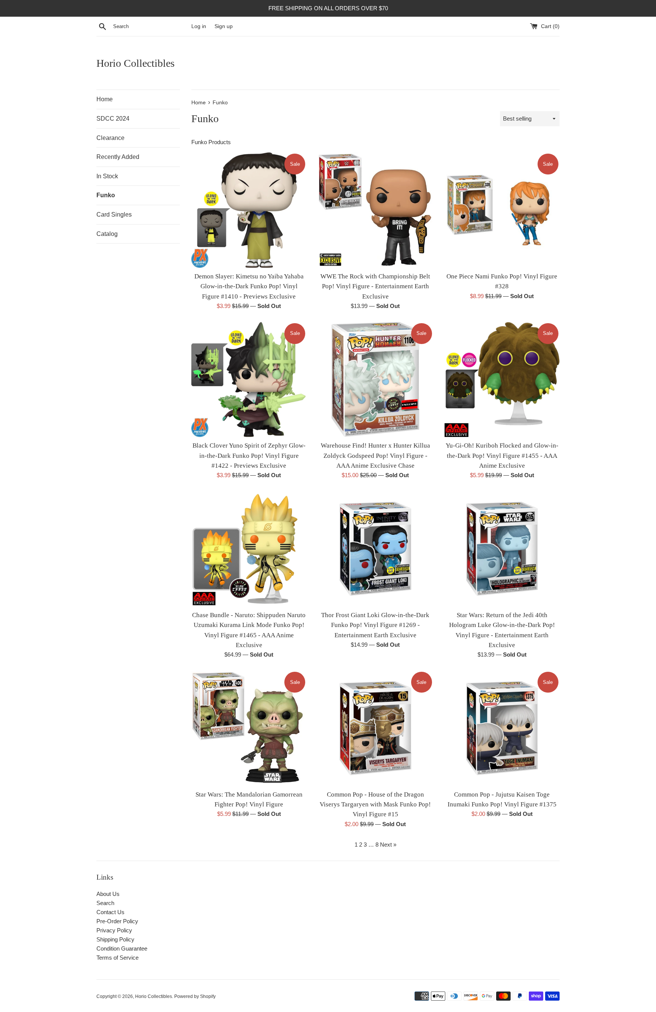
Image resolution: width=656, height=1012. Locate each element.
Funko (105, 195)
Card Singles (114, 214)
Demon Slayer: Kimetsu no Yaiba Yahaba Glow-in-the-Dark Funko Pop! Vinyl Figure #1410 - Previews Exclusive (249, 286)
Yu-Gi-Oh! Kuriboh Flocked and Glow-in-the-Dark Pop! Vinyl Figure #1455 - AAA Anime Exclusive (502, 455)
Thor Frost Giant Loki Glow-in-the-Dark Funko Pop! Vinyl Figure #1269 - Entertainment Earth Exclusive (375, 625)
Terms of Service (117, 957)
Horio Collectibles (135, 63)
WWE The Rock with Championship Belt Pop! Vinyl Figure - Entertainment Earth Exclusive (375, 286)
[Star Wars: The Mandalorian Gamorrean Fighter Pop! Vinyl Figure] (248, 728)
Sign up (223, 26)
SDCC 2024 (112, 118)
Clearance (110, 138)
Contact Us (110, 912)
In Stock (107, 176)
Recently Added (117, 157)
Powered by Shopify (195, 996)
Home (104, 99)
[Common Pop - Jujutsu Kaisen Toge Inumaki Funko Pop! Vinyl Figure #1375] (502, 728)
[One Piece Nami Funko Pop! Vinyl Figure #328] (502, 209)
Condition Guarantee (121, 948)
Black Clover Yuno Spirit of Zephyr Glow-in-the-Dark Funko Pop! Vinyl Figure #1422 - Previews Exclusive (249, 455)
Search (105, 903)
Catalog (107, 234)
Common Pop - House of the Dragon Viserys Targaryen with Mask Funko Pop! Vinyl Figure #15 (375, 804)
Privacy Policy (114, 930)
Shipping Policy (115, 939)
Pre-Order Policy (117, 921)
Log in (198, 26)
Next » (388, 844)
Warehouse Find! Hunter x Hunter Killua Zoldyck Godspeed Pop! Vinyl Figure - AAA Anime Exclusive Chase (375, 455)
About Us (108, 894)
